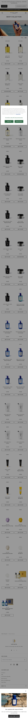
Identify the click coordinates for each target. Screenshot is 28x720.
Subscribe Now (14, 716)
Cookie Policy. (18, 114)
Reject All (9, 121)
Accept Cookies (19, 121)
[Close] (25, 691)
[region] (14, 115)
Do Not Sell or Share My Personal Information (14, 117)
